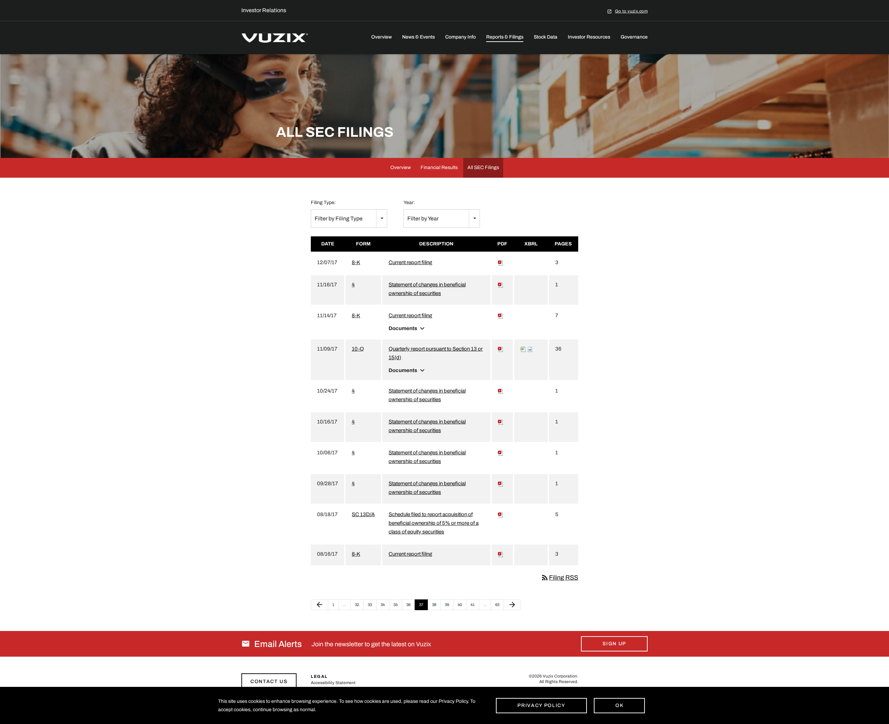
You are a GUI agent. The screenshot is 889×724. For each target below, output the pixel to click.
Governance (634, 37)
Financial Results (439, 167)
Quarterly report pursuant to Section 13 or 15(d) (436, 353)
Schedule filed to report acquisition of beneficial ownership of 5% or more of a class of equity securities (434, 523)
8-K (356, 262)
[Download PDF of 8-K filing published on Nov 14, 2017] (501, 315)
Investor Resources (589, 37)
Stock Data (545, 37)
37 (423, 604)
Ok (619, 705)
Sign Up (614, 643)
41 (474, 604)
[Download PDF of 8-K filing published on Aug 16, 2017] (501, 554)
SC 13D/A (363, 514)
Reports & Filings (504, 37)
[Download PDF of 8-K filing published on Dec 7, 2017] (501, 262)
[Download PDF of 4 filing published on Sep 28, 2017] (501, 483)
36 (410, 604)
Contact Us (269, 681)
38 (436, 604)
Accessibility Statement (333, 683)
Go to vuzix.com (631, 11)
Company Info (460, 37)
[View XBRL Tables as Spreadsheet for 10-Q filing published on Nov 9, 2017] (523, 349)
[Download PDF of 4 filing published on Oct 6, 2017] (501, 452)
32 (359, 604)
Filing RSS (559, 577)
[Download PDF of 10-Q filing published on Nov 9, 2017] (501, 349)
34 (384, 604)
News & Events (418, 37)
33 (371, 604)
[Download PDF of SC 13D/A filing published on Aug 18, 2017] (501, 514)
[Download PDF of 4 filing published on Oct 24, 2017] (501, 391)
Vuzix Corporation (560, 676)
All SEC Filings (483, 167)
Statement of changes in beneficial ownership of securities (427, 289)
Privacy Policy (541, 705)
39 (448, 604)
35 (397, 604)
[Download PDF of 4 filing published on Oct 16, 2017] (501, 421)
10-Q (358, 349)
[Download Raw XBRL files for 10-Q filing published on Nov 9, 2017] (530, 349)
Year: (409, 202)
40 (461, 604)
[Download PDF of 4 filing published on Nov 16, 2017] (501, 284)
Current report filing (410, 262)
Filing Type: (323, 202)
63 (499, 604)
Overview (381, 37)
